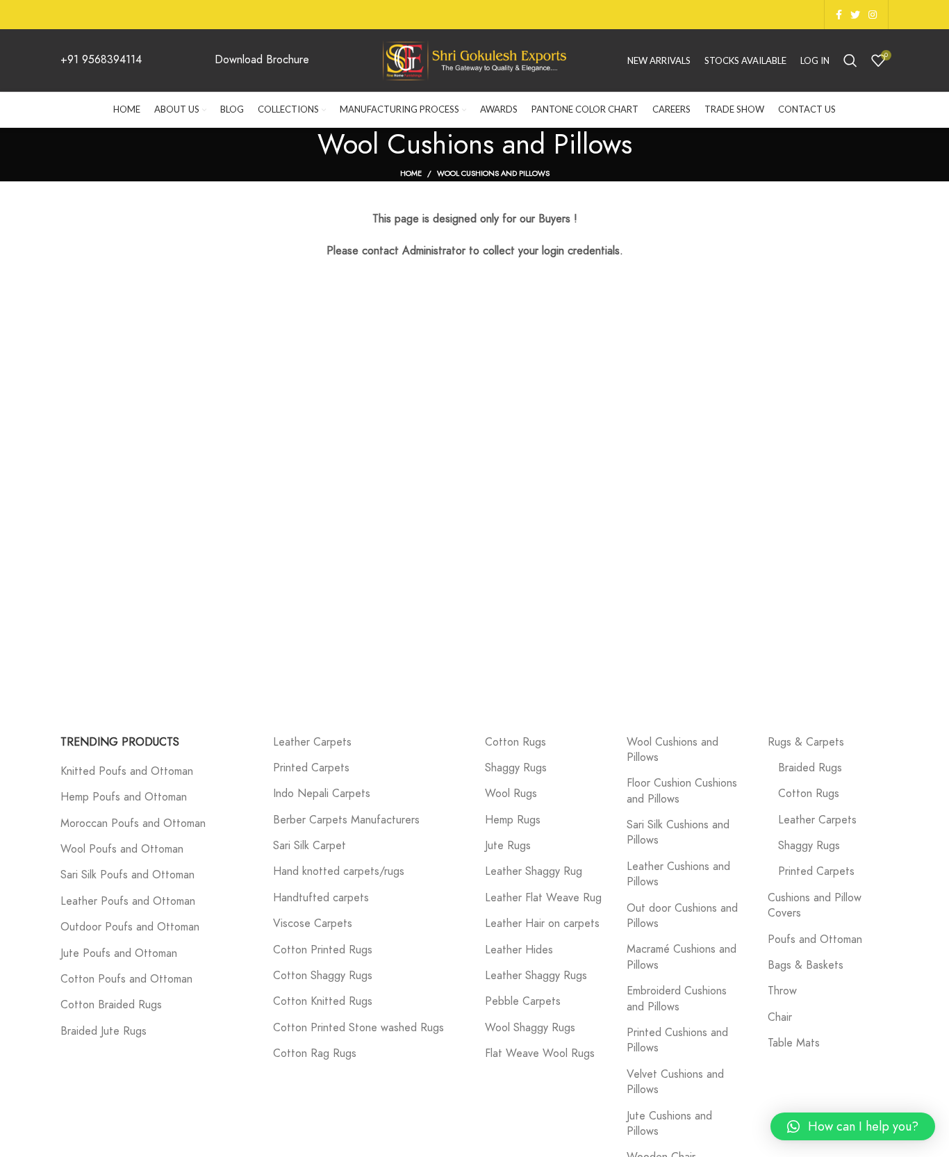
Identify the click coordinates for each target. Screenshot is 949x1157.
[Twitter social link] (855, 15)
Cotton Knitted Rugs (322, 1001)
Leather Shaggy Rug (533, 871)
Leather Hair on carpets (542, 923)
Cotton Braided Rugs (111, 1004)
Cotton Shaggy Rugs (322, 975)
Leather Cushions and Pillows (678, 874)
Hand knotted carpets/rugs (338, 871)
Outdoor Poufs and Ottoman (129, 927)
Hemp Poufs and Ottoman (123, 797)
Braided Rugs (810, 768)
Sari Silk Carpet (309, 845)
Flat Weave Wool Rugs (540, 1053)
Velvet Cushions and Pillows (675, 1082)
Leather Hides (519, 950)
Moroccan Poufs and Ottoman (133, 823)
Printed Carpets (311, 768)
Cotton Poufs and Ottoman (126, 979)
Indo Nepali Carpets (321, 793)
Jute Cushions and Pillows (669, 1123)
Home (411, 173)
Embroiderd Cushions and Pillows (677, 998)
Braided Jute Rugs (103, 1031)
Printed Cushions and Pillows (677, 1040)
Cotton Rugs (515, 742)
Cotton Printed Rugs (322, 950)
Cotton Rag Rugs (314, 1053)
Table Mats (794, 1043)
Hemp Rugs (512, 820)
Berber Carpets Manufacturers (346, 820)
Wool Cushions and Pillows (672, 750)
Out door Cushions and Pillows (682, 916)
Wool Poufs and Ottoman (121, 849)
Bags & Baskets (805, 965)
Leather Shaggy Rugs (536, 975)
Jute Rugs (508, 845)
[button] (852, 1126)
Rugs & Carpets (806, 742)
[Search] (850, 60)
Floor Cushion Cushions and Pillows (682, 791)
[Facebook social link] (839, 15)
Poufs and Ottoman (815, 939)
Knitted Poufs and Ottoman (126, 771)
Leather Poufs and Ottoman (127, 901)
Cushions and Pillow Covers (814, 905)
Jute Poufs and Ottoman (118, 953)
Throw (782, 991)
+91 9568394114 (101, 59)
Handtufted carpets (321, 897)
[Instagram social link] (872, 15)
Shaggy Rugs (516, 768)
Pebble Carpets (523, 1001)
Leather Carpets (312, 742)
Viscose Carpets (312, 923)
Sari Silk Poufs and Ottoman (127, 875)
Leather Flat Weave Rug (543, 897)
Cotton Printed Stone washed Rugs (358, 1027)
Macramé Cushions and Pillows (681, 957)
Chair (780, 1017)
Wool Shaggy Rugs (530, 1027)
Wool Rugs (511, 793)
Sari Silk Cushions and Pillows (678, 832)
